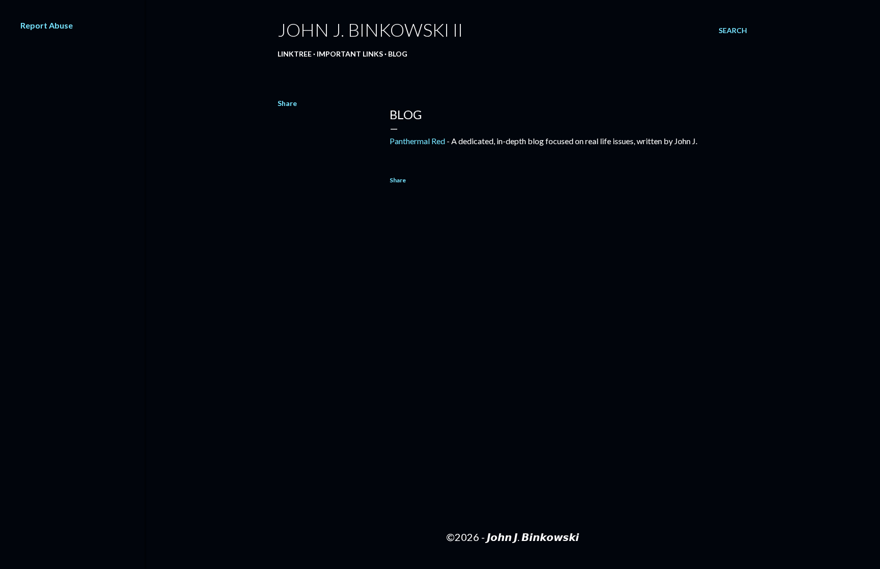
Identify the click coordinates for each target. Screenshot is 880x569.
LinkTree (295, 53)
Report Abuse (46, 25)
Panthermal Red (417, 141)
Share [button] (287, 103)
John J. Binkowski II (370, 29)
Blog (397, 53)
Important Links (350, 53)
